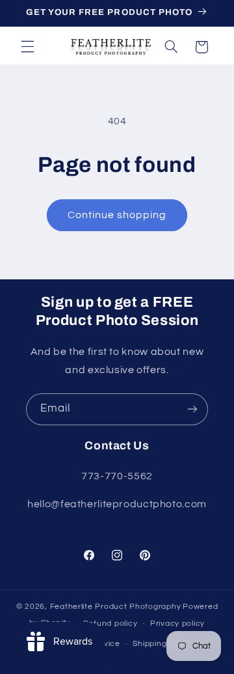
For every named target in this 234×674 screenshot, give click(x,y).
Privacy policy (177, 623)
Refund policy (110, 623)
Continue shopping (117, 215)
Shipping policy (162, 643)
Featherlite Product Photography (115, 606)
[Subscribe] (192, 409)
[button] (27, 47)
